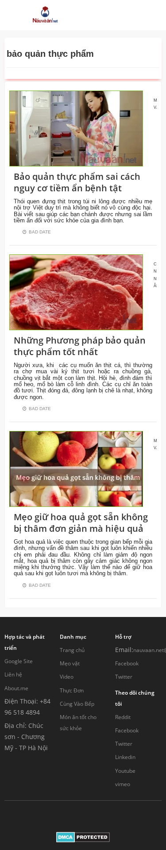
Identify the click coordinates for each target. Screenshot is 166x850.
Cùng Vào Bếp (77, 704)
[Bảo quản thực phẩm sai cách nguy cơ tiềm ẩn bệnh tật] (76, 127)
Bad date (40, 231)
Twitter (123, 676)
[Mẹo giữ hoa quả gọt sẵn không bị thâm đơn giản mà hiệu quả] (76, 468)
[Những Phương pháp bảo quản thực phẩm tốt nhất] (76, 291)
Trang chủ (72, 650)
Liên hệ (13, 674)
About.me (16, 688)
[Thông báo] (125, 15)
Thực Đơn (72, 690)
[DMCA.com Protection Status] (83, 836)
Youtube (125, 771)
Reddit (123, 717)
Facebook (127, 663)
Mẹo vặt (70, 663)
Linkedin (125, 757)
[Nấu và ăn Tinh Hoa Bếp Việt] (45, 15)
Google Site (18, 661)
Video (66, 676)
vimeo (122, 784)
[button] (97, 15)
